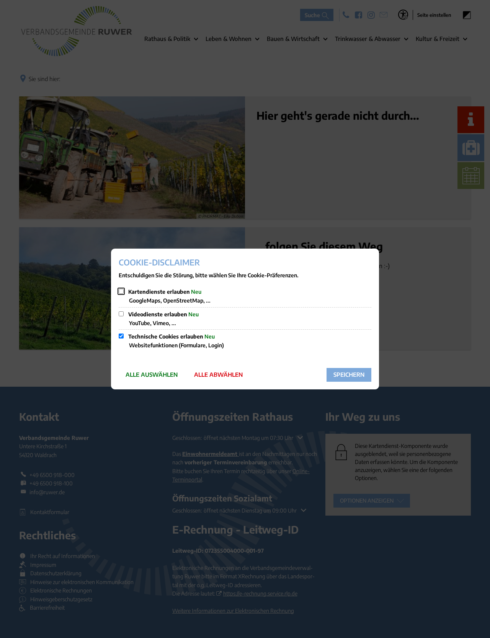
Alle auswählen (152, 374)
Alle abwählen (218, 374)
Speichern (348, 374)
